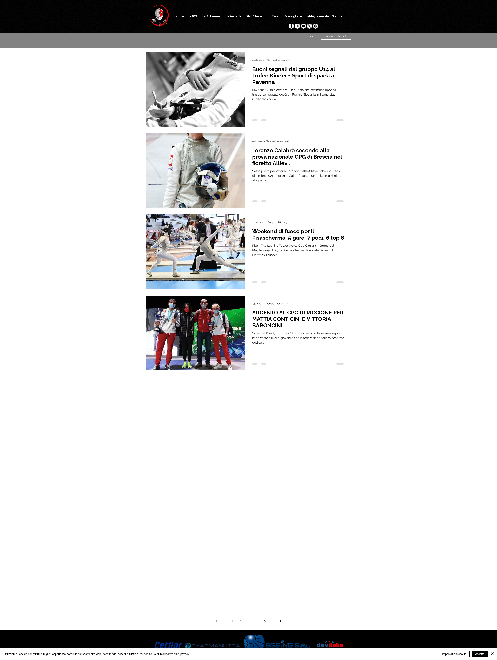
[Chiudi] (492, 654)
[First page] (215, 620)
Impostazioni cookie (454, 654)
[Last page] (281, 620)
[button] (312, 37)
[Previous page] (224, 620)
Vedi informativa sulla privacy (171, 654)
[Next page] (272, 620)
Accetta (479, 654)
